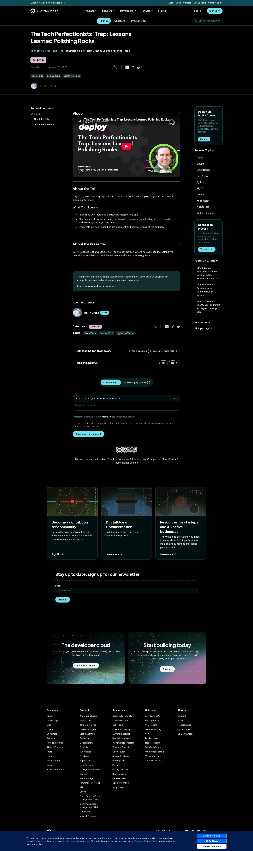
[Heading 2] (101, 398)
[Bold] (76, 398)
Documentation (119, 774)
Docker (201, 194)
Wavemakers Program (123, 742)
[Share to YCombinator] (133, 67)
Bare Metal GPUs (88, 725)
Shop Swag (118, 787)
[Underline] (82, 398)
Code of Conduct (120, 783)
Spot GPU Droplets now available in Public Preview (56, 2)
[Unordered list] (107, 398)
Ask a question (139, 351)
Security (51, 765)
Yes (163, 363)
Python (200, 182)
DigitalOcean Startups (122, 738)
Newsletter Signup (121, 756)
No (172, 363)
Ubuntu (201, 163)
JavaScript (202, 176)
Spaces (83, 774)
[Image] (91, 398)
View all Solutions (153, 760)
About (50, 716)
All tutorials (203, 206)
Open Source (118, 751)
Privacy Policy (53, 760)
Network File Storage (90, 783)
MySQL (201, 188)
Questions (119, 20)
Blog (171, 2)
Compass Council (120, 747)
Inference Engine (88, 729)
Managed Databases (90, 769)
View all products (85, 665)
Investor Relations (55, 769)
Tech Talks (36, 50)
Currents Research (121, 734)
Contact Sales (215, 2)
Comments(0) (110, 382)
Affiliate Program (55, 747)
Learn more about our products (95, 286)
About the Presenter (44, 124)
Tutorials (103, 20)
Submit (62, 599)
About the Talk (41, 119)
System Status (185, 729)
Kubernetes (203, 200)
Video (37, 114)
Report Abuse (184, 725)
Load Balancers (87, 765)
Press (49, 751)
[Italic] (79, 398)
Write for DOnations (121, 729)
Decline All (212, 841)
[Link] (88, 398)
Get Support (200, 2)
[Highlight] (95, 398)
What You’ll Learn (85, 207)
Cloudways (85, 811)
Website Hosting (153, 729)
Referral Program (55, 742)
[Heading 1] (98, 398)
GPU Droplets (86, 720)
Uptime (83, 791)
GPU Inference (152, 720)
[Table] (119, 398)
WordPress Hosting (154, 751)
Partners (51, 738)
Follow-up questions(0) (137, 382)
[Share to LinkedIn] (127, 67)
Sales (180, 720)
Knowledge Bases (88, 716)
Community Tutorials (122, 716)
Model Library (86, 742)
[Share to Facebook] (121, 67)
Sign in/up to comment (88, 434)
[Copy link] (139, 67)
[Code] (122, 398)
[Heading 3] (104, 398)
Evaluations (85, 738)
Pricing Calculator (120, 769)
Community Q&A (120, 720)
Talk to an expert (206, 213)
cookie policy (165, 841)
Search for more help (163, 351)
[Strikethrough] (85, 398)
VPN (147, 734)
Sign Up (56, 554)
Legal (49, 756)
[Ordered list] (110, 398)
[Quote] (113, 398)
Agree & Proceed (211, 836)
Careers (187, 2)
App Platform (86, 760)
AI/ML (200, 157)
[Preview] (173, 398)
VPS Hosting (151, 725)
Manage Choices (211, 846)
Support (182, 716)
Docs (178, 2)
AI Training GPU (152, 716)
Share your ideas (186, 734)
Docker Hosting (152, 738)
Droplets (84, 747)
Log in (197, 10)
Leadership (52, 720)
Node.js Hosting (152, 742)
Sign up (213, 10)
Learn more (112, 554)
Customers (52, 734)
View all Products (88, 816)
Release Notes (119, 778)
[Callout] (116, 398)
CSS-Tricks (117, 725)
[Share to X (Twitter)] (115, 67)
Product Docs (139, 20)
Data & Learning (87, 734)
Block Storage (86, 778)
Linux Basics (203, 169)
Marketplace (118, 760)
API (81, 787)
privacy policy (98, 838)
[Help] (177, 398)
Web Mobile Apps (154, 747)
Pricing (115, 765)
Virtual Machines (153, 756)
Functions (84, 756)
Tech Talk (38, 60)
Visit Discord (206, 249)
